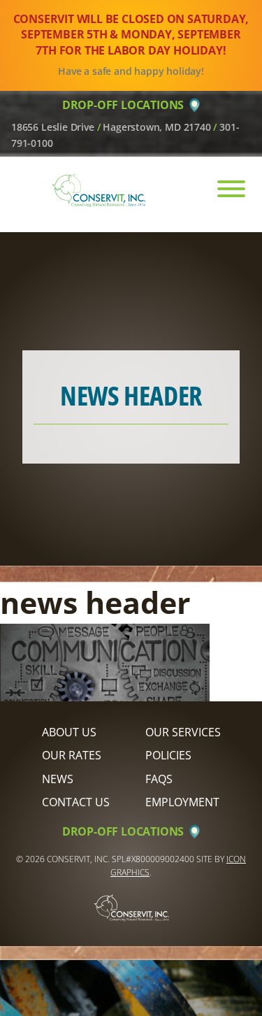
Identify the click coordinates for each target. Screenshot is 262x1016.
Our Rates (71, 755)
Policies (168, 755)
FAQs (159, 779)
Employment (182, 802)
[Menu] (224, 189)
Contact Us (76, 802)
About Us (69, 732)
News (57, 779)
